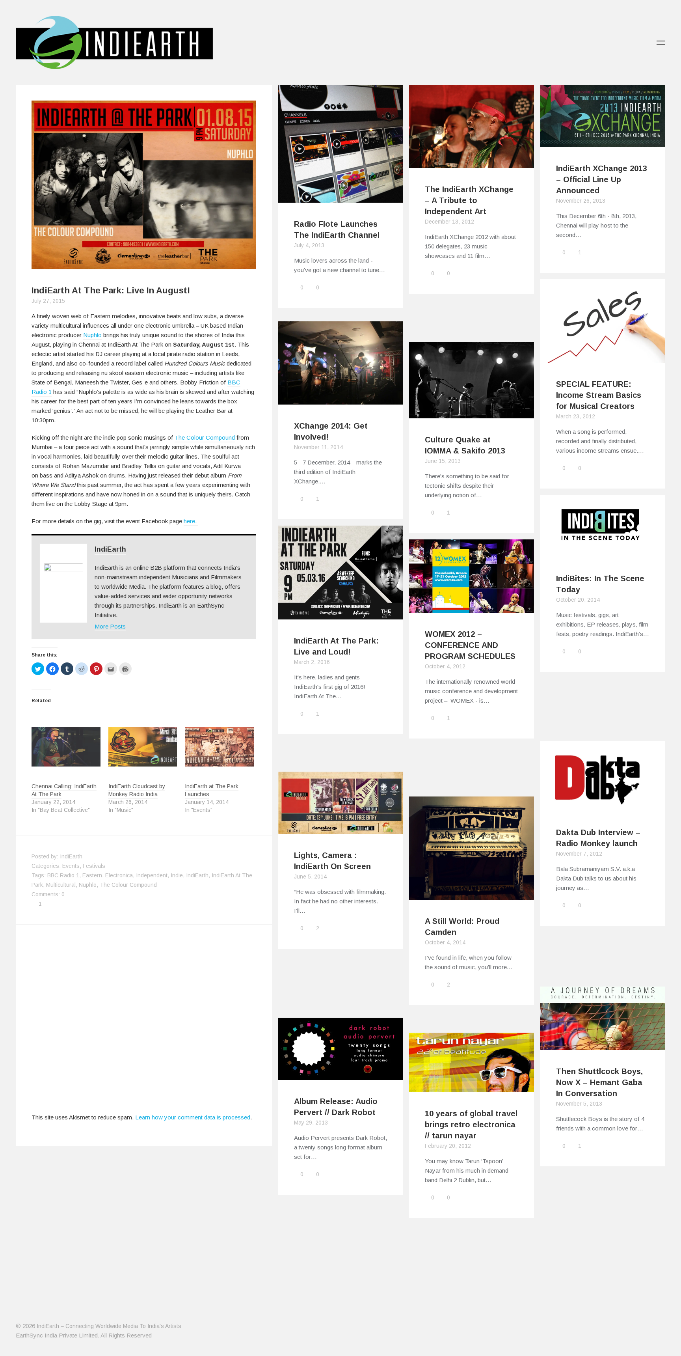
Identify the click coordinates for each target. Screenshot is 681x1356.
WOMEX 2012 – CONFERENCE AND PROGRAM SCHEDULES (470, 645)
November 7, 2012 (579, 854)
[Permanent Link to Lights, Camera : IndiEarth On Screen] (340, 829)
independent (151, 875)
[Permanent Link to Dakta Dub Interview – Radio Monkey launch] (602, 806)
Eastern (92, 875)
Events (71, 866)
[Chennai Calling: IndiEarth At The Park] (66, 747)
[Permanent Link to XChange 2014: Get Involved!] (340, 399)
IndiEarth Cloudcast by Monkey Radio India (136, 790)
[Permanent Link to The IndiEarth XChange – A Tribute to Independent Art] (471, 163)
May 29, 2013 (311, 1122)
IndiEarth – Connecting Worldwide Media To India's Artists (109, 1326)
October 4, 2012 (445, 666)
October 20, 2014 (578, 600)
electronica (119, 875)
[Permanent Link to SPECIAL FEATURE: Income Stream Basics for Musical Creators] (602, 357)
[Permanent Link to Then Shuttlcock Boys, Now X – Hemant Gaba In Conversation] (602, 1045)
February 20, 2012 (448, 1146)
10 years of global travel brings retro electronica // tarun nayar (471, 1124)
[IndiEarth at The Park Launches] (219, 747)
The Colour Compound (205, 437)
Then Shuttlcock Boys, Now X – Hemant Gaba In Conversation (599, 1082)
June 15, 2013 (443, 461)
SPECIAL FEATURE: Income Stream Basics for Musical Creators (598, 395)
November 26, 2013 (580, 201)
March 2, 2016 (312, 662)
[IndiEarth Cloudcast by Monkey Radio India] (142, 747)
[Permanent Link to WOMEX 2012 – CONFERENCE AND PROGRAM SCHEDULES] (471, 607)
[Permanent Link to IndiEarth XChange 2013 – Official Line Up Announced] (602, 142)
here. (191, 521)
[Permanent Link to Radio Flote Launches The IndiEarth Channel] (340, 197)
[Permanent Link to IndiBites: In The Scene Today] (602, 552)
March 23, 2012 (575, 416)
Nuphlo (92, 335)
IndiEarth (110, 549)
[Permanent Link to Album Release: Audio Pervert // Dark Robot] (340, 1075)
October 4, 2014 (445, 942)
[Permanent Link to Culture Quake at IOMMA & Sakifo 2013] (471, 413)
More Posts (110, 626)
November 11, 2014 (318, 447)
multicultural (61, 885)
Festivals (94, 866)
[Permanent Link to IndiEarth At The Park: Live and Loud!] (340, 614)
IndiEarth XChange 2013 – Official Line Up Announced (601, 179)
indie (177, 875)
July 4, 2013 (309, 245)
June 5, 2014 (310, 876)
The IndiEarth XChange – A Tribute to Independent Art (469, 200)
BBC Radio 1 (63, 875)
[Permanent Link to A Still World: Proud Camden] (471, 895)
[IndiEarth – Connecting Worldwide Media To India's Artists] (114, 64)
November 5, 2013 (579, 1103)
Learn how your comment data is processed (192, 1117)
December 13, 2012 (449, 221)
